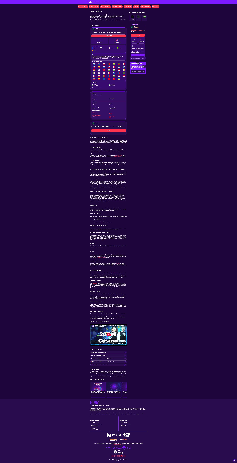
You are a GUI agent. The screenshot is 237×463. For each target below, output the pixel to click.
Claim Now (109, 35)
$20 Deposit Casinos (117, 6)
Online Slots (155, 6)
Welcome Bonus (118, 155)
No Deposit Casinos (145, 6)
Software (115, 2)
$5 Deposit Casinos (94, 6)
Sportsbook (111, 112)
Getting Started (95, 113)
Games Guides (95, 426)
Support (110, 113)
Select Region (132, 2)
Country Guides (95, 422)
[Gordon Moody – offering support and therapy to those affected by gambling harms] (113, 440)
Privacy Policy (125, 422)
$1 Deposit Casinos (82, 6)
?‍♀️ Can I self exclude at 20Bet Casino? (99, 364)
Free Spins (136, 6)
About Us (124, 425)
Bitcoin (101, 221)
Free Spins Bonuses (105, 163)
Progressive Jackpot (102, 257)
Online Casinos (128, 6)
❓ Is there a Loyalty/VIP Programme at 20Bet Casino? (102, 361)
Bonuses (93, 112)
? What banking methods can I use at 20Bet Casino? (102, 358)
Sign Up (138, 35)
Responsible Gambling (96, 429)
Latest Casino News (123, 2)
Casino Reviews (97, 2)
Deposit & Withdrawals (96, 115)
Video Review (111, 116)
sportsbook (95, 283)
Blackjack (117, 263)
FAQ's (110, 117)
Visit (108, 130)
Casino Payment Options (107, 2)
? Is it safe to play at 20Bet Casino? (98, 355)
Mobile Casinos (95, 425)
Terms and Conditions (126, 424)
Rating (110, 114)
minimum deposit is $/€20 (97, 228)
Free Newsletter (139, 2)
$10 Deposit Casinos (105, 6)
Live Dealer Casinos (113, 272)
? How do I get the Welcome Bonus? (98, 352)
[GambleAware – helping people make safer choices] (122, 440)
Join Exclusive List (138, 72)
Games (93, 116)
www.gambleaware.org (118, 444)
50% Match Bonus (116, 156)
